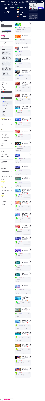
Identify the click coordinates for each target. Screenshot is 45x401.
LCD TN (5, 115)
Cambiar (40, 8)
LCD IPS (5, 114)
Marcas (12, 4)
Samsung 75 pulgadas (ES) (33, 18)
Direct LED (5, 105)
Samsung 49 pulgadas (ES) (33, 14)
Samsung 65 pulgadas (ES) (33, 17)
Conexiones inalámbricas (5, 171)
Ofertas (19, 2)
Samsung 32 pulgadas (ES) (33, 10)
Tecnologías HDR (4, 130)
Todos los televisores (6, 4)
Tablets (15, 2)
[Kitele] (2, 1)
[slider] (1, 30)
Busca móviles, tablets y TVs (32, 1)
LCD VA (5, 112)
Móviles (11, 2)
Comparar (16, 4)
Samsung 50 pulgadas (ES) (33, 15)
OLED (4, 91)
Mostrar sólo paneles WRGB (8, 95)
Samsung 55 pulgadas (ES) (33, 16)
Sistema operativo (4, 196)
